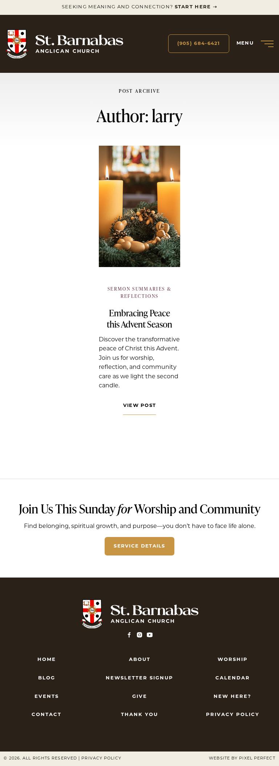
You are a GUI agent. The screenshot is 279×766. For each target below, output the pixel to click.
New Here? (232, 696)
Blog (46, 678)
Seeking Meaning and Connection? (139, 7)
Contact (46, 714)
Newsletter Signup (139, 678)
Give (139, 696)
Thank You (139, 714)
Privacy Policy (232, 714)
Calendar (232, 678)
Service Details (139, 546)
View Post (139, 405)
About (139, 659)
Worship (233, 659)
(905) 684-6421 (198, 43)
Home (46, 659)
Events (47, 696)
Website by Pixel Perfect (242, 759)
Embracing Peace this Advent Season (139, 318)
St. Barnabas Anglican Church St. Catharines (64, 43)
